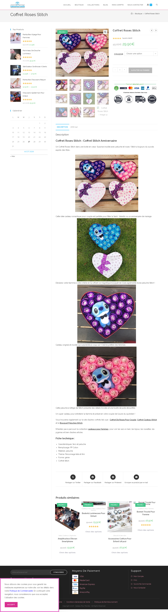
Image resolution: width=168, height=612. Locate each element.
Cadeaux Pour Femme (146, 509)
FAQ (135, 580)
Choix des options (67, 553)
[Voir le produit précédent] (152, 30)
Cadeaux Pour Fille (88, 509)
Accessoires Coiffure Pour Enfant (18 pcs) (119, 540)
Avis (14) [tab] (74, 127)
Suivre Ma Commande (142, 584)
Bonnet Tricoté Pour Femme (146, 513)
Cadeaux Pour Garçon (98, 509)
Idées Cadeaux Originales (67, 535)
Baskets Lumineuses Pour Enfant (93, 514)
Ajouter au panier (140, 70)
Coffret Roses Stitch (152, 14)
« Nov (12, 156)
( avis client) (127, 38)
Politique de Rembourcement (105, 602)
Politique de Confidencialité (21, 591)
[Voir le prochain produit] (156, 30)
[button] (105, 32)
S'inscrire (59, 572)
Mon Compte (139, 576)
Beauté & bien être (119, 535)
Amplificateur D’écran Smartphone (67, 540)
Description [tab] (62, 127)
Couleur (118, 54)
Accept (11, 605)
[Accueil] (132, 14)
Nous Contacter (140, 588)
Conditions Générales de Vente (78, 602)
